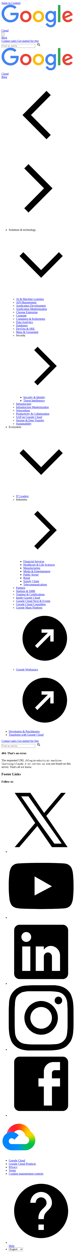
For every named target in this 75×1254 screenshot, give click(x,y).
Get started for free (28, 41)
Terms (12, 1170)
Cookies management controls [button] (26, 1173)
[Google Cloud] (18, 1154)
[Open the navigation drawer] (2, 34)
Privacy (13, 1167)
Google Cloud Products (22, 1163)
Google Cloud (17, 1160)
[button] (38, 45)
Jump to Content (10, 3)
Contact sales (9, 41)
